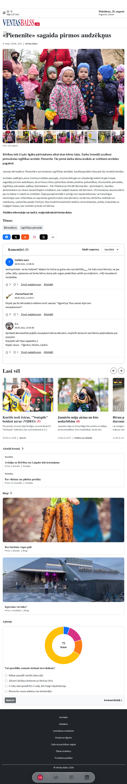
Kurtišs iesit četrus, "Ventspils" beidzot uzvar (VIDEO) (25, 419)
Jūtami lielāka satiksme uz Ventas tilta (31, 681)
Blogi (5, 493)
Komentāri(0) (112, 700)
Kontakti (63, 717)
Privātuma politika (63, 758)
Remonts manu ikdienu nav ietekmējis (30, 691)
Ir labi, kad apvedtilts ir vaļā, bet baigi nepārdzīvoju (37, 686)
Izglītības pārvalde (31, 228)
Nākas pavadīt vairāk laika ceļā (26, 675)
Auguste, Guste (106, 14)
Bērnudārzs (10, 228)
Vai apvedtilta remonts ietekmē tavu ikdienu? (30, 668)
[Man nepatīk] (14, 285)
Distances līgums (63, 737)
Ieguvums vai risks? (16, 607)
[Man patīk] (6, 285)
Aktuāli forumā (11, 448)
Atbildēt (48, 284)
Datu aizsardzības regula (63, 744)
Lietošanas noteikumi (63, 731)
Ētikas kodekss (63, 751)
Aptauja (7, 621)
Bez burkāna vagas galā (18, 547)
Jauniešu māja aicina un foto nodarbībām (78, 419)
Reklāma (63, 724)
